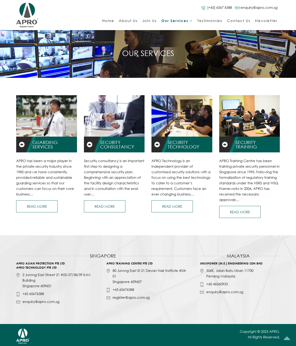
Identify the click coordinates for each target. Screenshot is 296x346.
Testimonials (209, 20)
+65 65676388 (33, 293)
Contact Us (238, 20)
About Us (128, 20)
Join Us (149, 20)
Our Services (174, 21)
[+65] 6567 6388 (219, 7)
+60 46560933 (217, 284)
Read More (37, 206)
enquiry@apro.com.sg (259, 7)
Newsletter (266, 20)
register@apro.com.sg (131, 297)
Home (108, 20)
